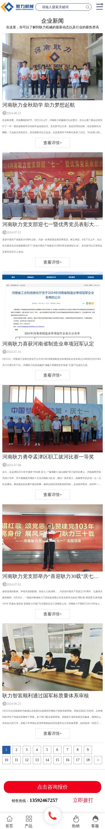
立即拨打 (83, 800)
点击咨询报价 (52, 787)
